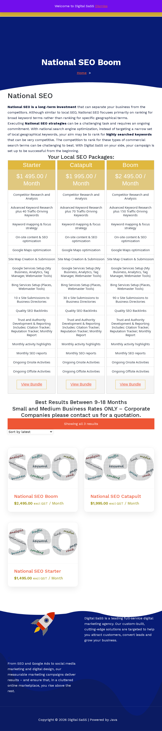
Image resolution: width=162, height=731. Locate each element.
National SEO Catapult (115, 496)
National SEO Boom (36, 496)
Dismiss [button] (101, 6)
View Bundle (31, 384)
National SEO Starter (37, 571)
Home (82, 73)
